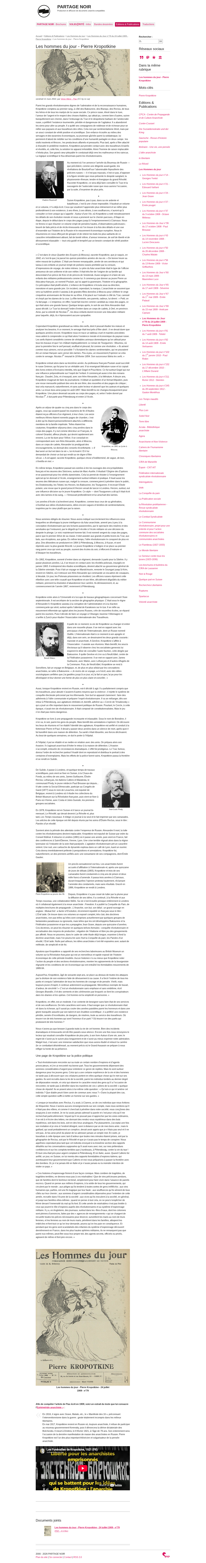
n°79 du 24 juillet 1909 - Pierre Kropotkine (154, 321)
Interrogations (145, 482)
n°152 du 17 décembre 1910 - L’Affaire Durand (155, 367)
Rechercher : (146, 37)
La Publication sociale (150, 499)
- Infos (80, 24)
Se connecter (55, 1557)
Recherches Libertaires (150, 585)
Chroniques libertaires (150, 456)
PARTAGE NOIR (74, 6)
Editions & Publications (127, 24)
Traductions (148, 24)
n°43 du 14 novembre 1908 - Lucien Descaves (155, 238)
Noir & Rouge (145, 574)
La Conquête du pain (149, 493)
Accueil (39, 36)
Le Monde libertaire (148, 550)
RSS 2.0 (77, 1557)
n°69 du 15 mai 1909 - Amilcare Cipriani (155, 309)
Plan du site (42, 1557)
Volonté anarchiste (148, 602)
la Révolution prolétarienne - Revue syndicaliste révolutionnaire (153, 507)
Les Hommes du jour (76, 36)
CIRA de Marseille (148, 462)
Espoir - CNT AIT (147, 467)
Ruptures (143, 591)
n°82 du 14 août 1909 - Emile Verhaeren (155, 343)
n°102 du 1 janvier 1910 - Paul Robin (155, 355)
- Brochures (51, 24)
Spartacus (144, 596)
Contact (68, 1557)
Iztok (141, 487)
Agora (142, 436)
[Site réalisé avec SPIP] (166, 1555)
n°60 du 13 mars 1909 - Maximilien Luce (155, 275)
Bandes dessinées (103, 24)
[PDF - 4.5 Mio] (83, 1317)
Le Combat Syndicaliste (151, 517)
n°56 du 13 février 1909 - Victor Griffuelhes (155, 263)
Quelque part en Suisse (150, 579)
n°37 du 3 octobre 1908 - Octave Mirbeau (155, 214)
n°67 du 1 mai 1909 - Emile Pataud (155, 297)
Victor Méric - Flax (69, 99)
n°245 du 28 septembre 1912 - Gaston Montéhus (155, 389)
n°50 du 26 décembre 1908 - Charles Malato (155, 251)
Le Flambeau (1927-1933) (152, 545)
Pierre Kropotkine (147, 95)
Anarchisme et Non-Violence (153, 442)
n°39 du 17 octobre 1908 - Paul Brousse (155, 226)
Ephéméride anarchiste (49, 1407)
